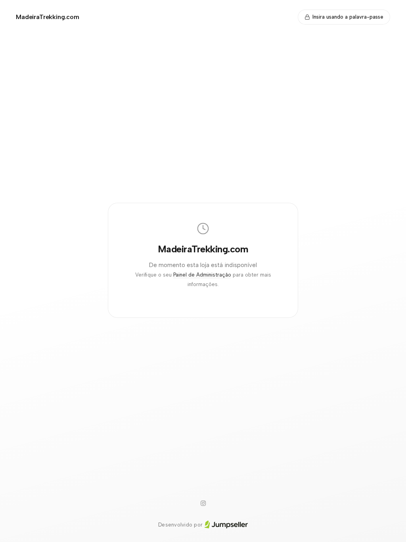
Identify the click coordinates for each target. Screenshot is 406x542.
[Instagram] (203, 503)
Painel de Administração (202, 275)
